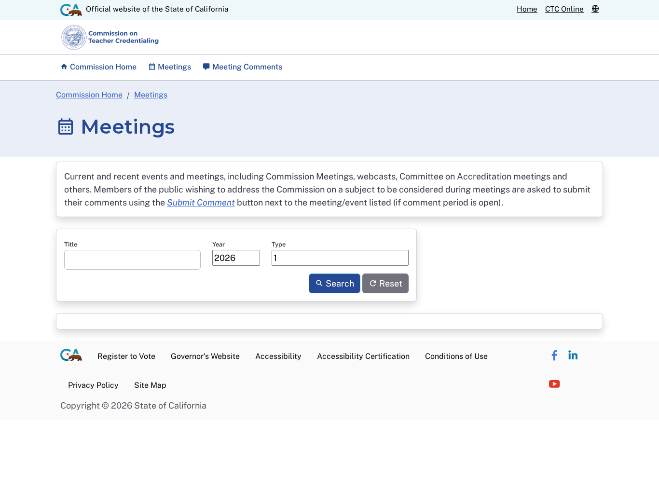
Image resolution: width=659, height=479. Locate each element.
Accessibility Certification (363, 356)
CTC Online (564, 9)
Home (527, 9)
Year (218, 244)
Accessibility (278, 356)
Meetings (150, 94)
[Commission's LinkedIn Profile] (573, 355)
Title (70, 244)
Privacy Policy (93, 385)
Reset (389, 283)
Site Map (150, 385)
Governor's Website (205, 356)
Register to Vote (126, 356)
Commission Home (102, 66)
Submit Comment (201, 202)
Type (279, 244)
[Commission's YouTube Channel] (554, 384)
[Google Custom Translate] (595, 9)
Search (339, 283)
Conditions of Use (456, 356)
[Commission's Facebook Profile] (554, 355)
